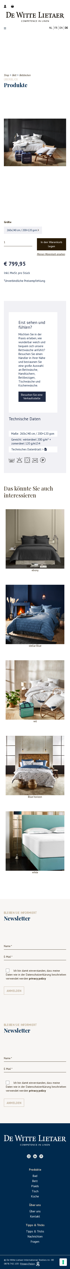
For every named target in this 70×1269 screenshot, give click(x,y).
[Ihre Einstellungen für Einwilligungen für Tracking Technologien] (63, 1262)
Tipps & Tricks (35, 1231)
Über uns (35, 1211)
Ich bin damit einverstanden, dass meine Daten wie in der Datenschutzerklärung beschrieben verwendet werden (36, 974)
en (61, 28)
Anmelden (14, 991)
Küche (35, 1196)
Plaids (35, 1186)
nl (50, 28)
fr (55, 28)
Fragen (35, 1241)
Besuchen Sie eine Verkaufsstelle (32, 396)
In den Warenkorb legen (51, 244)
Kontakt (35, 1216)
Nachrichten (35, 1236)
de (66, 28)
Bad (35, 1176)
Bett (35, 1181)
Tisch (35, 1191)
